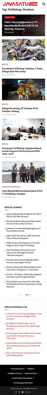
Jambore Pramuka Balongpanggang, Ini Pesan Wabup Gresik (23, 229)
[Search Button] (43, 4)
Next (27, 295)
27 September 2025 (9, 114)
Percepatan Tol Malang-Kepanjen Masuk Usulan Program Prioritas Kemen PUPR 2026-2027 (21, 151)
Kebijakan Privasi (14, 373)
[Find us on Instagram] (26, 392)
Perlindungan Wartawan (23, 383)
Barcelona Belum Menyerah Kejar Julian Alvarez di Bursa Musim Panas (23, 222)
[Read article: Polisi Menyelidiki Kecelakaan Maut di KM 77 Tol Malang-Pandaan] (23, 172)
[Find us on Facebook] (16, 392)
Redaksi (31, 369)
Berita (5, 64)
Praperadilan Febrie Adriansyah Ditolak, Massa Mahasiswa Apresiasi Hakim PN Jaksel (24, 345)
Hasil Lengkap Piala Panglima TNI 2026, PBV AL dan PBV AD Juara (23, 215)
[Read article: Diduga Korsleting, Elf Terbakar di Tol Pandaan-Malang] (23, 89)
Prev (19, 295)
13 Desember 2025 (9, 75)
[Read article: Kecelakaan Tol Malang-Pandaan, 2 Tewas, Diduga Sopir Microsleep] (23, 49)
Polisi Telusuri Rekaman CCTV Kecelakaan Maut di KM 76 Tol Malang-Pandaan (21, 25)
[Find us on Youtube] (23, 392)
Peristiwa (9, 17)
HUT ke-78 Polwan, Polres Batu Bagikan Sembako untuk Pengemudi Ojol (23, 275)
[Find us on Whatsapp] (29, 392)
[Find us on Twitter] (19, 392)
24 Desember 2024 (9, 197)
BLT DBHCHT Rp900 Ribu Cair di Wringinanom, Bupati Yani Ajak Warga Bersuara (23, 326)
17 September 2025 (9, 157)
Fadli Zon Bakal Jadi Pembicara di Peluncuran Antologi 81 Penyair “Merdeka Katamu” (20, 252)
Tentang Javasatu (17, 369)
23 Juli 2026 (10, 32)
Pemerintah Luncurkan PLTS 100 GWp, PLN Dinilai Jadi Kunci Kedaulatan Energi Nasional (24, 284)
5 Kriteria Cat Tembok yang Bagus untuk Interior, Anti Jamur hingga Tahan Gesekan (24, 316)
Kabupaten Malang (11, 187)
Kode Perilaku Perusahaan (22, 378)
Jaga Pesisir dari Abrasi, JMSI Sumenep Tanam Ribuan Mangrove (23, 236)
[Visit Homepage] (20, 4)
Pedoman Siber (31, 373)
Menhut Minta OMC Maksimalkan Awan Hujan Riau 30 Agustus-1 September (23, 268)
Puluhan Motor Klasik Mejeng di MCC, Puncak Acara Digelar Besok (22, 261)
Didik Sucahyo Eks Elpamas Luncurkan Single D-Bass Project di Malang (23, 244)
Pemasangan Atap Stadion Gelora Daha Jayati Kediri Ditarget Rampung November (23, 336)
